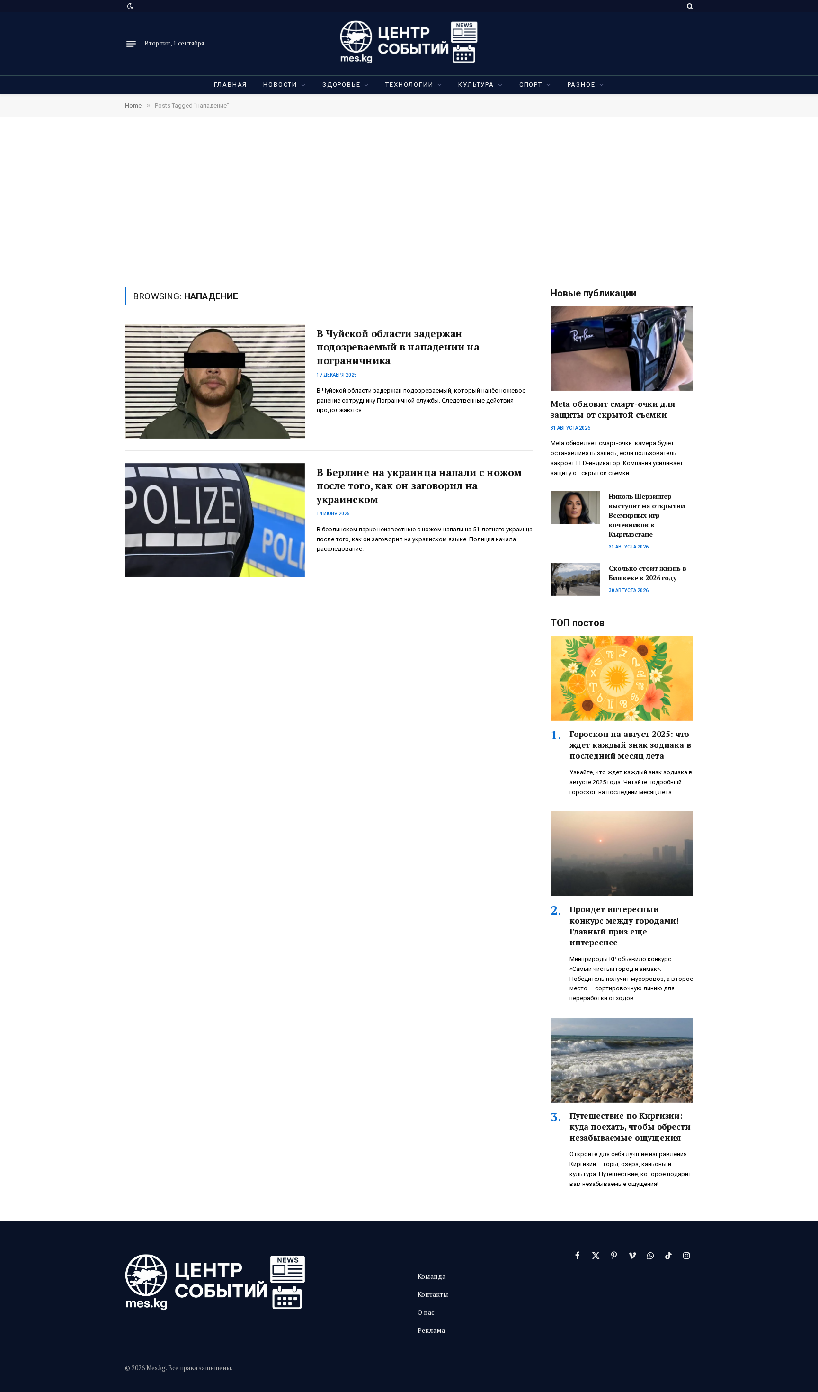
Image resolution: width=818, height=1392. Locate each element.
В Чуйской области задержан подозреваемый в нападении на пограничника (398, 347)
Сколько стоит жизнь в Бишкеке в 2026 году (647, 573)
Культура (476, 84)
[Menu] (131, 44)
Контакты (433, 1294)
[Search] (689, 6)
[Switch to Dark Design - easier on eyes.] (129, 6)
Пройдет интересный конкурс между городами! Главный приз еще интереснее (624, 925)
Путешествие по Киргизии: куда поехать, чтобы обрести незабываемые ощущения (629, 1126)
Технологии (409, 84)
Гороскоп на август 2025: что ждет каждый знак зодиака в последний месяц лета (630, 744)
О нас (426, 1312)
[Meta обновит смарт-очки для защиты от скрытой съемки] (622, 348)
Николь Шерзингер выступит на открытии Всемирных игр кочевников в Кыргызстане (647, 515)
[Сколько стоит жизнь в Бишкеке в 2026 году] (575, 579)
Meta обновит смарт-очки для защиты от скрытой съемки (613, 409)
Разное (582, 84)
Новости (280, 84)
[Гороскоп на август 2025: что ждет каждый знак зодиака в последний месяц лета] (622, 678)
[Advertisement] (409, 201)
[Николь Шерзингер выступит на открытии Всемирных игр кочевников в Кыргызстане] (575, 507)
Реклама (431, 1330)
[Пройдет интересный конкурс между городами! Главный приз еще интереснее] (622, 853)
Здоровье (341, 84)
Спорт (530, 84)
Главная (231, 84)
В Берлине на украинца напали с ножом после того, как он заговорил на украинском (419, 486)
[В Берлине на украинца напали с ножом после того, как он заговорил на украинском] (215, 520)
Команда (431, 1276)
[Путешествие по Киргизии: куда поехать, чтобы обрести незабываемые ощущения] (622, 1060)
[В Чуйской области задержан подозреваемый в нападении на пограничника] (215, 381)
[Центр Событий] (409, 43)
